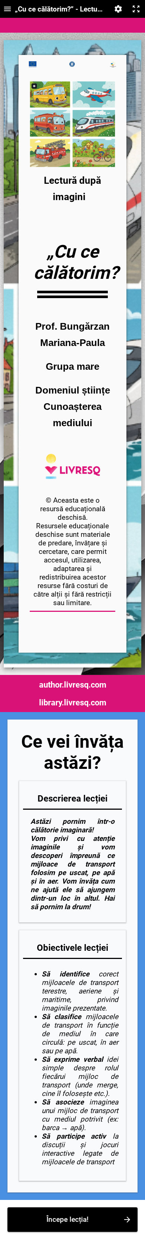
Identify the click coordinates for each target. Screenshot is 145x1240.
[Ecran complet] (136, 9)
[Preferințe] (118, 9)
